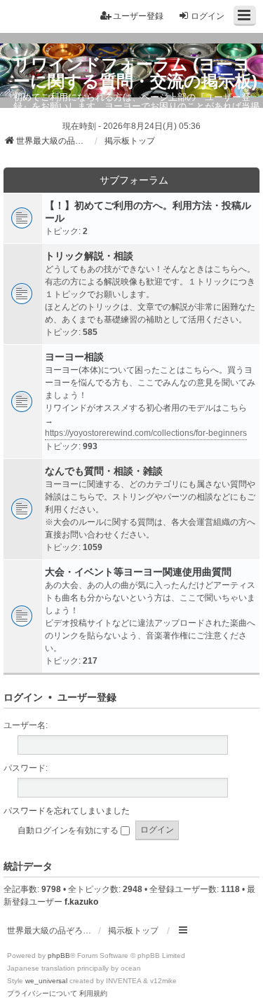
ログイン (23, 697)
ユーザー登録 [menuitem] (138, 16)
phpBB (59, 955)
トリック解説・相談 (89, 255)
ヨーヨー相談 (74, 356)
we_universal (46, 981)
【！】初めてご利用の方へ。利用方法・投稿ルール (148, 212)
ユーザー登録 (87, 697)
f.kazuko (81, 902)
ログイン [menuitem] (207, 16)
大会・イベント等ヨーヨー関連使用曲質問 (138, 571)
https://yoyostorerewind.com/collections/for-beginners (146, 433)
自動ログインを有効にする (69, 830)
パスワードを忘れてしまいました (67, 811)
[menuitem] (42, 993)
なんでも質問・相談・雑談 (104, 471)
